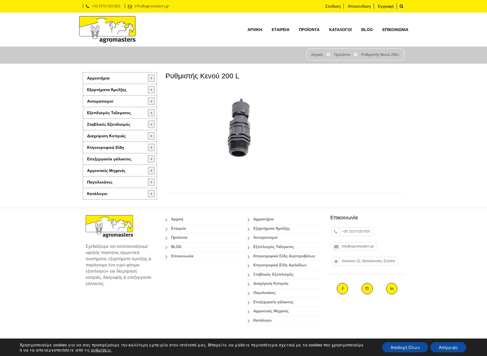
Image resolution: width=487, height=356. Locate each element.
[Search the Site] (401, 6)
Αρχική (254, 29)
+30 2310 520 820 (356, 231)
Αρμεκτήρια (98, 78)
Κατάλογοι (340, 29)
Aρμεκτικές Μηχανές (106, 170)
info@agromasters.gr (358, 246)
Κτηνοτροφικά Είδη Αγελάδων (279, 265)
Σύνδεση (333, 6)
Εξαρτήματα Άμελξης (107, 89)
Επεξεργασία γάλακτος (109, 159)
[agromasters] (107, 30)
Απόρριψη (448, 347)
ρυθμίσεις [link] (101, 350)
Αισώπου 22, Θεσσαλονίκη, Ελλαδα (368, 261)
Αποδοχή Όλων (405, 347)
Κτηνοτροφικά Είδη (105, 147)
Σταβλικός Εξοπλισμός (108, 124)
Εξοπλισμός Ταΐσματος (109, 112)
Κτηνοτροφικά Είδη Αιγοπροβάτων (284, 256)
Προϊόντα (342, 54)
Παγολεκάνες (99, 182)
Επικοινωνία (395, 29)
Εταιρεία (280, 29)
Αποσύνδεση (359, 6)
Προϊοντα (309, 29)
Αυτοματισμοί (100, 101)
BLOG (367, 29)
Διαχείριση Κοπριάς (106, 136)
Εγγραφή (386, 6)
